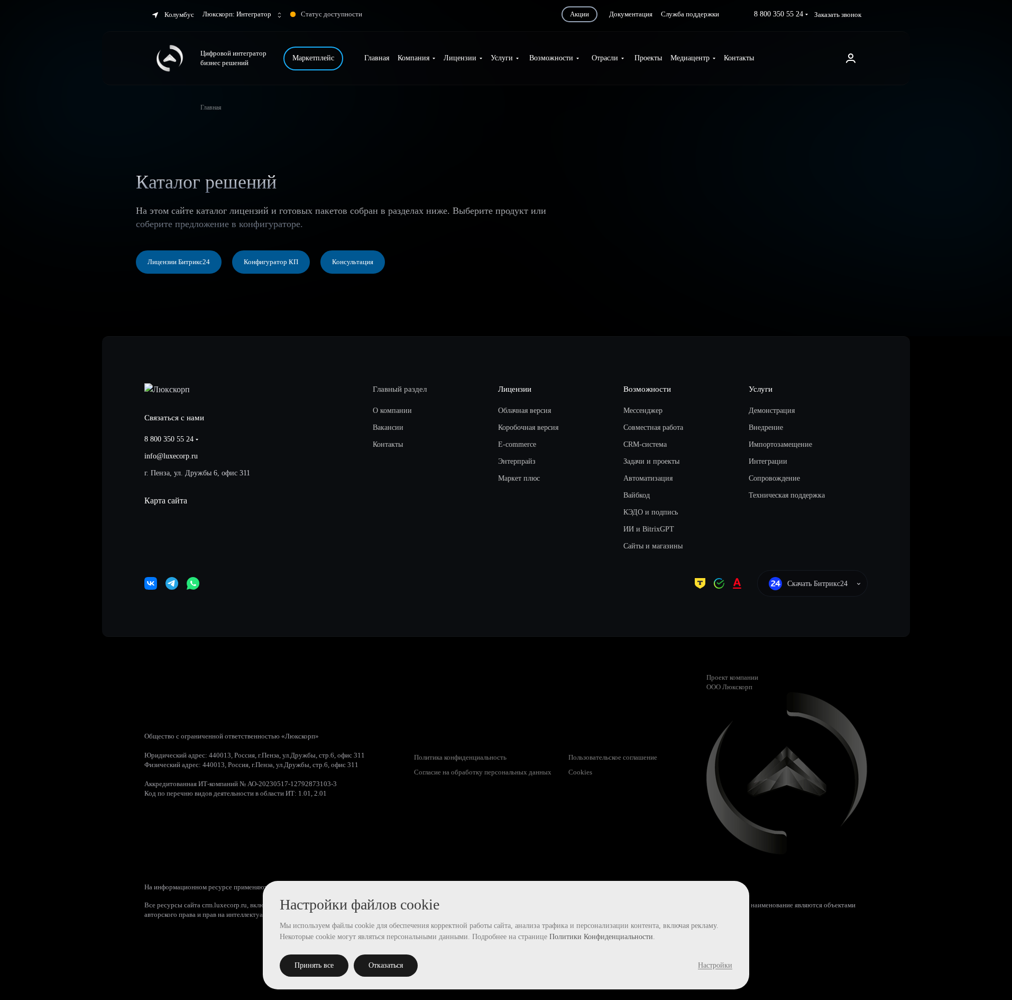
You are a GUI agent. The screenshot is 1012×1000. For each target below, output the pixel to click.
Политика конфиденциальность (460, 757)
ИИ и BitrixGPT (648, 529)
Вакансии (388, 427)
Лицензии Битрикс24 (179, 262)
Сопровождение (774, 478)
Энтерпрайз (517, 461)
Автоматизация (648, 478)
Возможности (647, 389)
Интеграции (768, 461)
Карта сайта (165, 500)
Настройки (715, 965)
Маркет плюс (519, 478)
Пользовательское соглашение (612, 757)
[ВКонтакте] (150, 583)
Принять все (314, 965)
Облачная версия (524, 411)
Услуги (760, 389)
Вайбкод (636, 495)
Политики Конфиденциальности (601, 937)
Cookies (580, 772)
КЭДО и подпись (650, 512)
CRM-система (645, 444)
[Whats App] (193, 583)
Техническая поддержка (787, 495)
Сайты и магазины (653, 546)
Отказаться (386, 965)
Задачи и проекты (651, 461)
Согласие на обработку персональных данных (482, 772)
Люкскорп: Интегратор (238, 14)
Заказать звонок (837, 15)
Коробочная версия (528, 427)
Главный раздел (400, 389)
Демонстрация (772, 411)
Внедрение (766, 427)
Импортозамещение (780, 444)
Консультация (352, 262)
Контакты (388, 444)
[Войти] (850, 58)
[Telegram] (171, 583)
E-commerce (517, 444)
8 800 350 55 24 (778, 14)
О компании (392, 411)
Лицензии (514, 389)
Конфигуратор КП (271, 262)
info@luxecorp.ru (171, 456)
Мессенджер (643, 411)
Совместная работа (653, 427)
